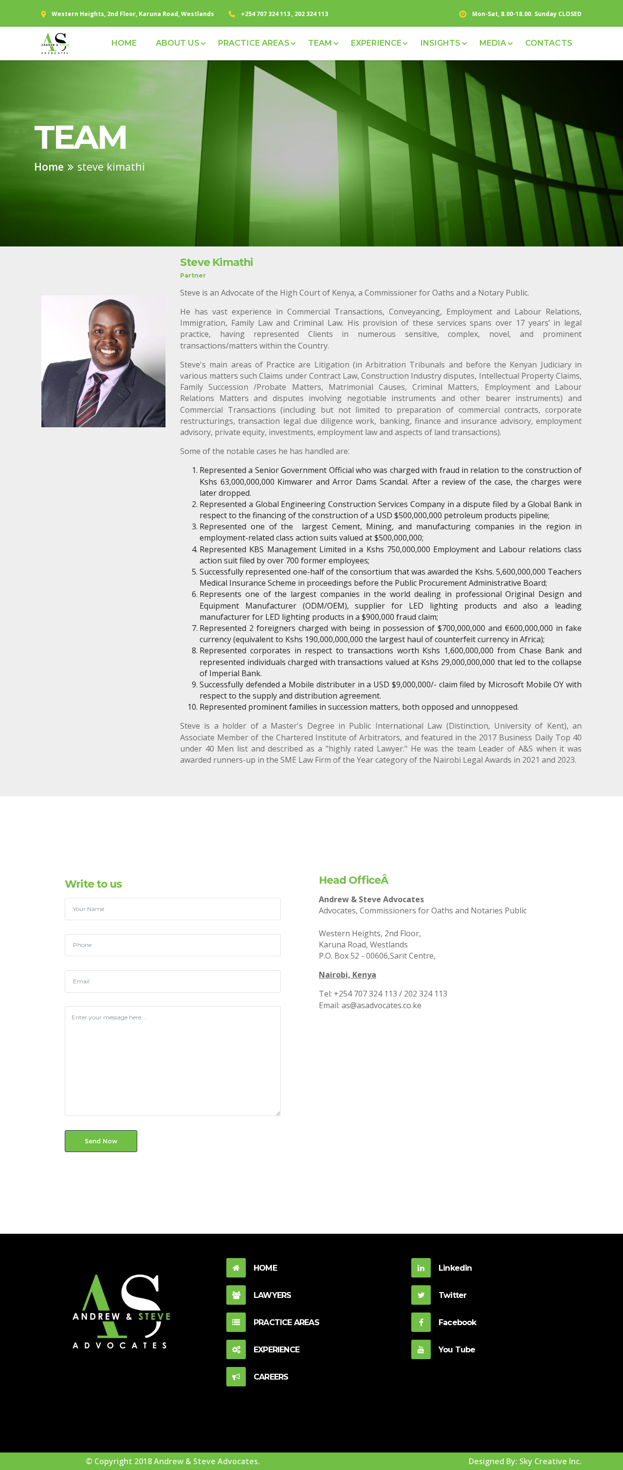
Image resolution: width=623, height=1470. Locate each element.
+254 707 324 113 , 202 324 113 (284, 14)
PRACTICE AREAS (254, 43)
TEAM (320, 43)
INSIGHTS (441, 43)
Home (49, 166)
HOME (124, 43)
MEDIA (493, 43)
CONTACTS (548, 43)
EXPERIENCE (376, 43)
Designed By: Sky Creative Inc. (525, 1461)
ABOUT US (178, 43)
